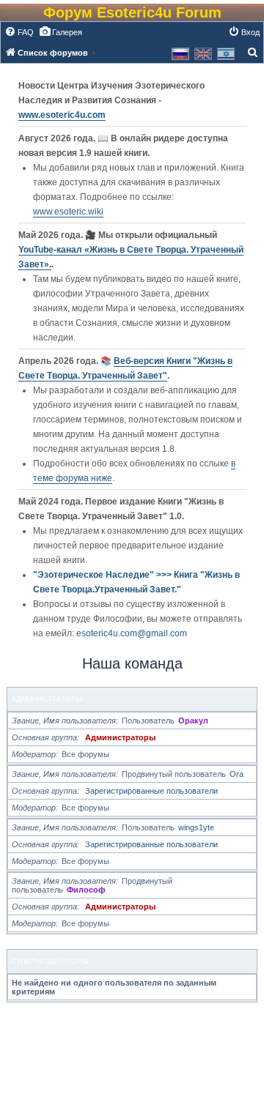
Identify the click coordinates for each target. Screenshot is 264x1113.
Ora (236, 774)
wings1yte (196, 827)
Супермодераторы (50, 961)
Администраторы (47, 699)
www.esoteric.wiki (68, 211)
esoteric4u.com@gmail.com (131, 633)
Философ (86, 889)
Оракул (193, 720)
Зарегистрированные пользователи (151, 790)
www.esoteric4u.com (62, 115)
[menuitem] (19, 32)
